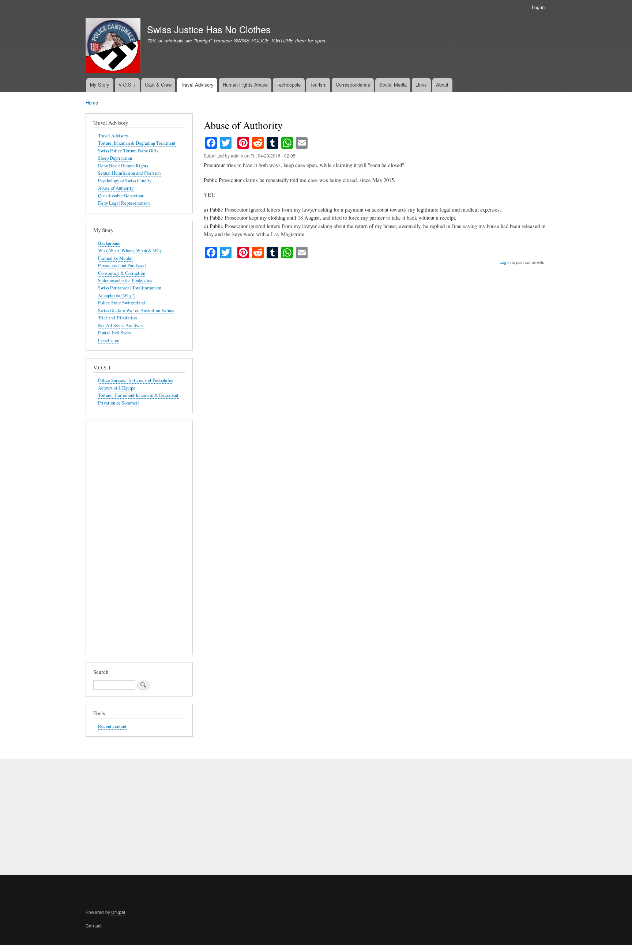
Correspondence (353, 84)
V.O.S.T (127, 84)
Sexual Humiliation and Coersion (129, 173)
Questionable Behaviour (120, 196)
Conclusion (108, 340)
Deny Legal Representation (124, 203)
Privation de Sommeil (118, 403)
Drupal (118, 912)
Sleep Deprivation (115, 158)
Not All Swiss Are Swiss (121, 325)
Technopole (288, 84)
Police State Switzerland (121, 303)
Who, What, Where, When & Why (130, 250)
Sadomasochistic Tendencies (125, 280)
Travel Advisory (197, 84)
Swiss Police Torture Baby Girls (128, 151)
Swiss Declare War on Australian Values (136, 310)
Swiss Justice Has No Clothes (209, 29)
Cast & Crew (158, 84)
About (442, 84)
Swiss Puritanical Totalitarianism (129, 288)
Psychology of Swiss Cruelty (124, 181)
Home (92, 102)
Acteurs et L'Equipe (116, 388)
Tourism (318, 84)
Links (421, 84)
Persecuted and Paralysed (122, 265)
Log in (538, 7)
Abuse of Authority (115, 188)
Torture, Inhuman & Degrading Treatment (137, 143)
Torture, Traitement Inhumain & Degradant (138, 395)
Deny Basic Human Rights (123, 166)
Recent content (112, 726)
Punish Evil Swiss (115, 333)
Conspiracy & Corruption (121, 273)
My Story (99, 84)
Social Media (393, 84)
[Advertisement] (139, 539)
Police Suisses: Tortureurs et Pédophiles (135, 380)
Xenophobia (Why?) (116, 295)
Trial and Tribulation (117, 318)
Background (109, 243)
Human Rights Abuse (245, 84)
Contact (93, 925)
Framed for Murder (115, 258)
